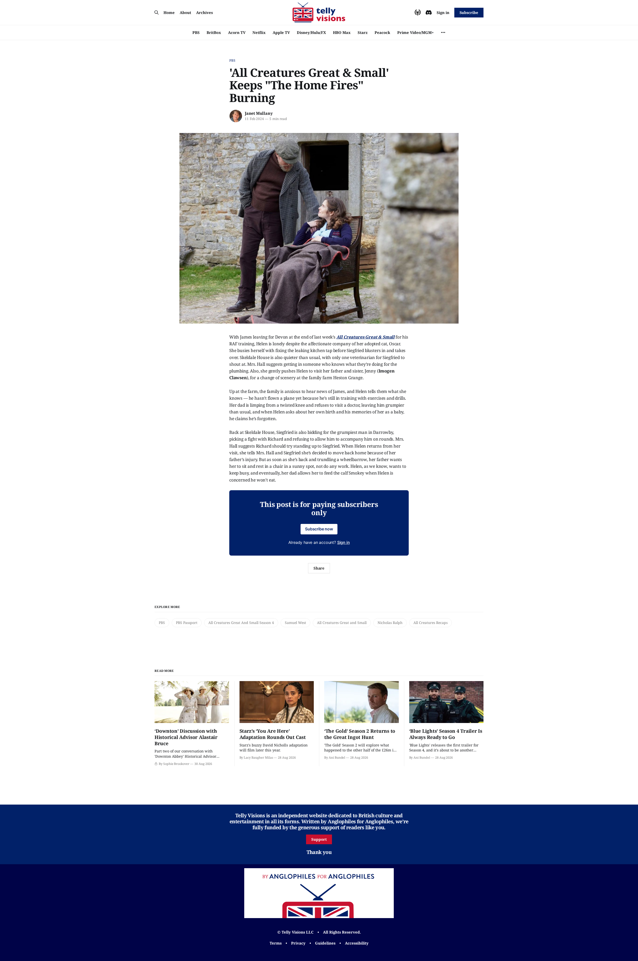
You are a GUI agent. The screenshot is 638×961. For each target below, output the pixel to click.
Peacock (382, 32)
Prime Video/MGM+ (415, 32)
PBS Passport (186, 622)
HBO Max (342, 32)
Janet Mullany (258, 113)
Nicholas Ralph (390, 622)
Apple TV (281, 32)
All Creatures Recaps (430, 622)
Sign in (443, 12)
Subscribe (469, 12)
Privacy (298, 943)
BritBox (214, 32)
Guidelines (325, 943)
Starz (363, 32)
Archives (204, 12)
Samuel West (295, 622)
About (185, 12)
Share (319, 568)
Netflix (259, 32)
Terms (276, 943)
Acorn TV (236, 32)
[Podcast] (418, 12)
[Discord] (429, 12)
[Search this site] (156, 12)
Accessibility (357, 943)
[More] (443, 32)
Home (169, 12)
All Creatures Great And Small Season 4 (241, 622)
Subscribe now (319, 528)
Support (319, 839)
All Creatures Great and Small (342, 622)
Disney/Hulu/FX (311, 32)
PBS (196, 32)
